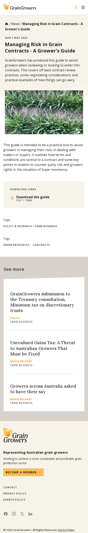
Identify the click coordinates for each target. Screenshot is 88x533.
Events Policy (14, 499)
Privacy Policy (15, 493)
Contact (10, 487)
